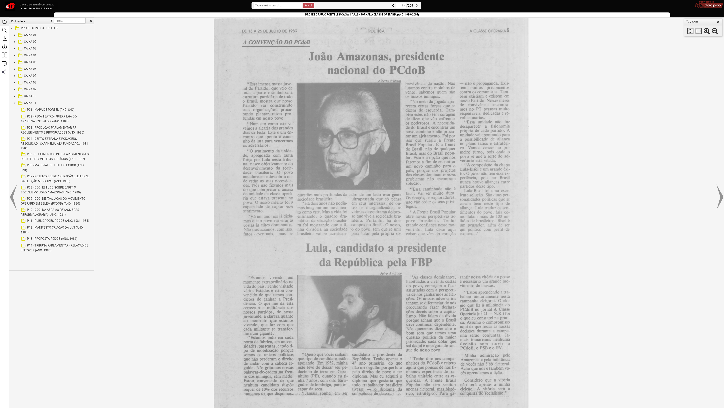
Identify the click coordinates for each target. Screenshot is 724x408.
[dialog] (703, 27)
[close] (718, 22)
